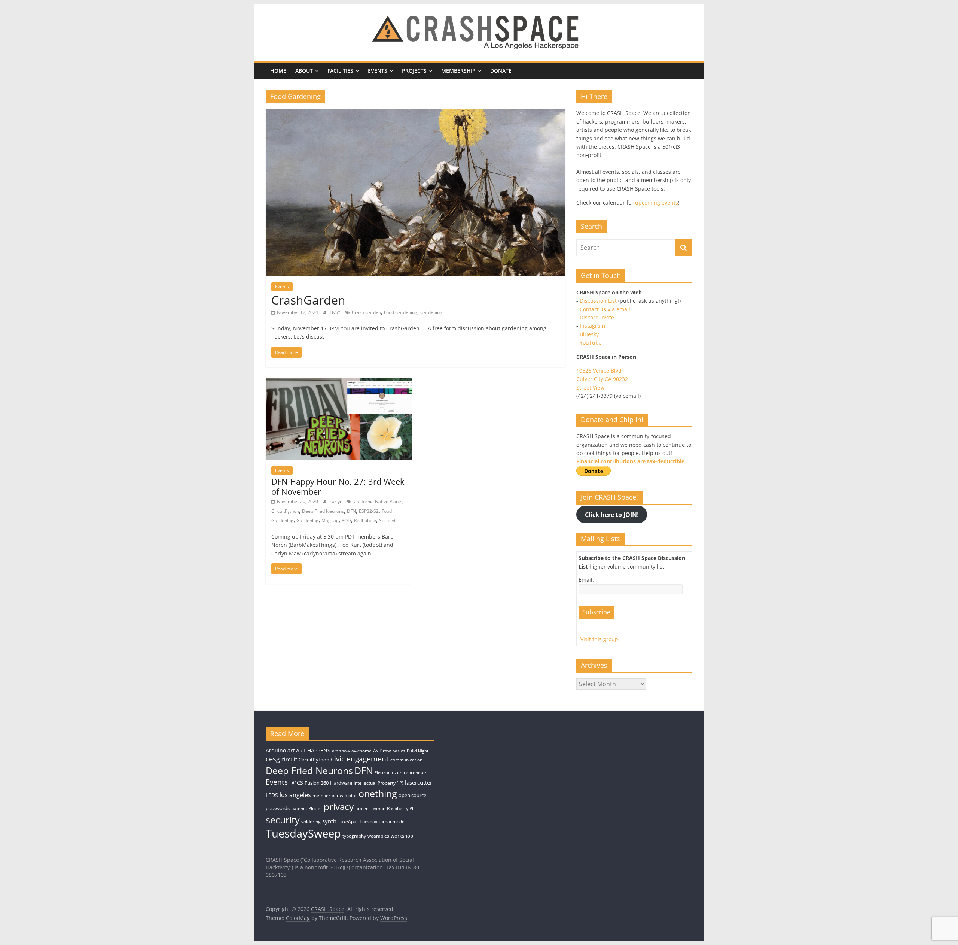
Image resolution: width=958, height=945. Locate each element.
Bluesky (589, 334)
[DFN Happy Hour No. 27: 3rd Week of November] (339, 383)
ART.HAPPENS (313, 750)
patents (299, 808)
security (283, 819)
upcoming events (656, 202)
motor (351, 795)
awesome (361, 751)
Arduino (276, 750)
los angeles (295, 795)
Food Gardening (400, 312)
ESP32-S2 (369, 511)
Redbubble (365, 520)
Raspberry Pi (400, 808)
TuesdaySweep (303, 833)
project (362, 808)
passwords (278, 808)
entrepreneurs (412, 772)
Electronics (385, 772)
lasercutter (418, 783)
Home (278, 70)
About (304, 70)
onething (378, 793)
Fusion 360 (317, 782)
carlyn (337, 501)
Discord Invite (597, 317)
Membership (458, 70)
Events (377, 70)
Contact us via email (605, 309)
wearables (378, 836)
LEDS (272, 795)
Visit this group (599, 639)
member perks (327, 795)
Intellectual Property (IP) (378, 783)
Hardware (341, 782)
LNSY (336, 312)
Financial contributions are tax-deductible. (631, 461)
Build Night (417, 751)
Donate (501, 70)
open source (412, 795)
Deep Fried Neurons (323, 511)
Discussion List (598, 300)
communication (406, 760)
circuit (289, 759)
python (378, 808)
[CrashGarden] (415, 113)
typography (354, 836)
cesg (273, 758)
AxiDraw (382, 751)
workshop (402, 835)
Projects (414, 70)
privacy (339, 806)
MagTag (330, 520)
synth (329, 821)
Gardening (431, 312)
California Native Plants (378, 501)
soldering (311, 821)
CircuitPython (285, 511)
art (291, 750)
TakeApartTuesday (357, 821)
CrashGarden (308, 300)
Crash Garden (366, 312)
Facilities (340, 70)
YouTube (591, 342)
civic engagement (360, 758)
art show (341, 751)
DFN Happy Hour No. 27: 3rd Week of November (338, 486)
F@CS (296, 782)
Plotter (315, 808)
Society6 (388, 520)
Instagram (592, 325)
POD (346, 520)
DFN (351, 511)
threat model (392, 821)
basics (398, 751)
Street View (590, 387)
